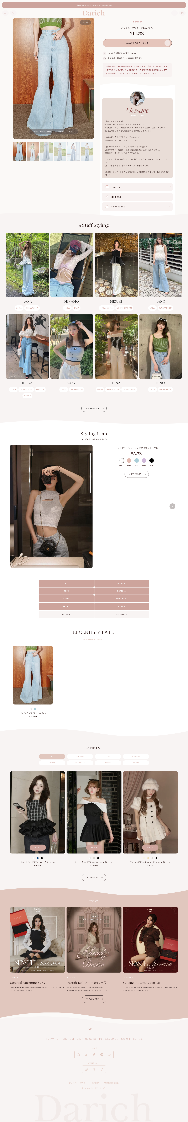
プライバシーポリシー (78, 1083)
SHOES (66, 606)
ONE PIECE (122, 583)
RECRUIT (125, 1039)
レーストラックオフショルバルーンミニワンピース (94, 862)
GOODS (121, 606)
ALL (66, 583)
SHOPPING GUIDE (86, 1039)
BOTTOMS (121, 591)
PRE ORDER (121, 614)
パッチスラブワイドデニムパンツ (33, 713)
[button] (182, 13)
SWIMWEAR (121, 599)
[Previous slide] (16, 506)
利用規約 (95, 1083)
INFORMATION (52, 1039)
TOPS (66, 591)
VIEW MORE (92, 408)
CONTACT (138, 1039)
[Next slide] (172, 506)
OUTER (66, 599)
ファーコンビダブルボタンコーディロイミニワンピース (150, 862)
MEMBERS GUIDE (108, 1039)
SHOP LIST (68, 1039)
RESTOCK (66, 614)
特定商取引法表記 (111, 1083)
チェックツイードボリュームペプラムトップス (38, 862)
